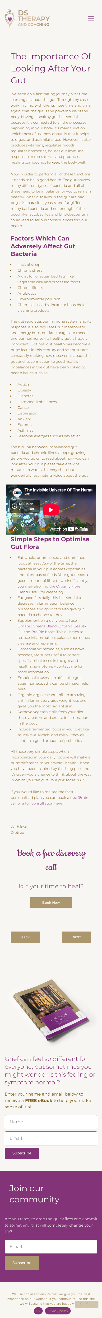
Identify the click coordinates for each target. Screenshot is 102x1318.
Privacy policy (57, 1311)
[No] (86, 1304)
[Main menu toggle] (91, 18)
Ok (38, 1311)
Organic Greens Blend (37, 626)
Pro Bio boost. (43, 632)
